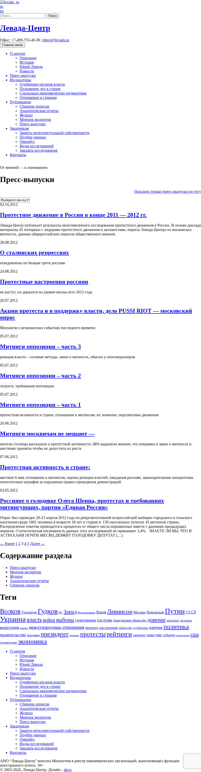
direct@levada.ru (56, 40)
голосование (85, 620)
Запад (70, 612)
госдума (104, 620)
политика (176, 626)
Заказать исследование (39, 150)
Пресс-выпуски (23, 75)
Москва (139, 612)
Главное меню (12, 45)
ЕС (61, 612)
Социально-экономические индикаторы (53, 93)
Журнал (26, 115)
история (186, 620)
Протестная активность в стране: (45, 467)
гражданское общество (129, 620)
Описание (28, 58)
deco (67, 770)
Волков (10, 611)
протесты (93, 634)
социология (182, 635)
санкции (139, 635)
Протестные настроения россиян (44, 281)
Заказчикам (19, 128)
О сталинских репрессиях (34, 252)
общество (125, 628)
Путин (175, 611)
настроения (108, 627)
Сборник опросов (34, 106)
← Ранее (7, 544)
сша (194, 634)
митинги (91, 628)
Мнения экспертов (35, 119)
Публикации (20, 102)
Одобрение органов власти (42, 84)
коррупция (9, 627)
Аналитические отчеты (39, 111)
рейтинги (119, 634)
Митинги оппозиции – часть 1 (40, 405)
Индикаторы (20, 80)
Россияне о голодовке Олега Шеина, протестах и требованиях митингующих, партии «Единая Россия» (82, 503)
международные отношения (56, 627)
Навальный (155, 612)
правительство (13, 635)
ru (1, 6)
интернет (173, 620)
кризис (24, 627)
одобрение (140, 628)
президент (54, 634)
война (49, 619)
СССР (191, 612)
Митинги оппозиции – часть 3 (40, 346)
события (169, 635)
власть (34, 619)
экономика (32, 641)
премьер (74, 635)
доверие (156, 620)
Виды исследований (37, 146)
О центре (17, 53)
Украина (13, 619)
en (2, 11)
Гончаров (29, 612)
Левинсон (119, 611)
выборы (65, 620)
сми (158, 635)
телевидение (8, 642)
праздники (33, 635)
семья (150, 635)
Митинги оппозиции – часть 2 (40, 375)
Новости (27, 71)
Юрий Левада (31, 67)
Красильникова (86, 612)
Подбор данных (33, 137)
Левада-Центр (25, 27)
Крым (101, 612)
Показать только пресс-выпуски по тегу (167, 191)
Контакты (18, 155)
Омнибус (27, 141)
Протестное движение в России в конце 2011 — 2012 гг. (73, 215)
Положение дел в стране (40, 89)
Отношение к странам (38, 97)
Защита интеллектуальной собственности (54, 133)
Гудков (48, 611)
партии (156, 627)
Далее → (37, 544)
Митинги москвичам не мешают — (47, 433)
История (27, 62)
